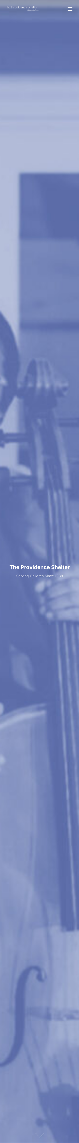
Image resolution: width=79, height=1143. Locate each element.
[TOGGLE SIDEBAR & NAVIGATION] (71, 9)
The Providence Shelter (39, 567)
